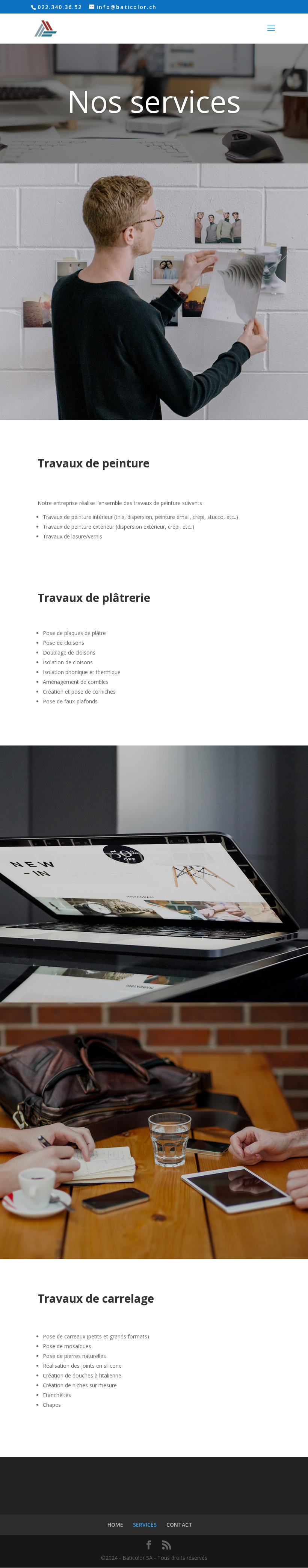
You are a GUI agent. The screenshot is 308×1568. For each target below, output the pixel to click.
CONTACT (179, 1524)
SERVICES (145, 1524)
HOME (115, 1524)
